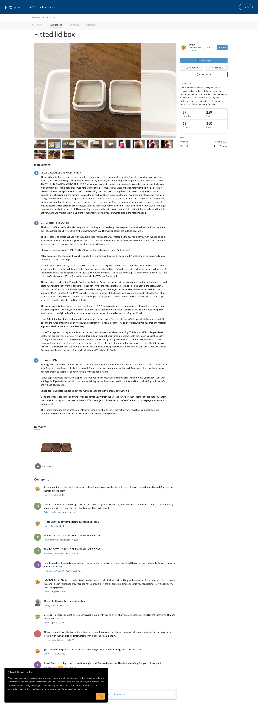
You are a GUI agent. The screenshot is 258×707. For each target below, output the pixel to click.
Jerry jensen (50, 639)
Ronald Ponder (51, 539)
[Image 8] (138, 144)
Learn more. (82, 689)
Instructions (56, 24)
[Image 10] (166, 144)
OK (100, 696)
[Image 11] (40, 154)
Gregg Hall (49, 605)
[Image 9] (152, 144)
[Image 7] (124, 144)
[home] (14, 7)
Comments (91, 24)
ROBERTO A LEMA (54, 570)
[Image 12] (54, 154)
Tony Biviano (50, 667)
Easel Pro (31, 6)
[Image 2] (54, 144)
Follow (222, 47)
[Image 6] (110, 144)
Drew (192, 44)
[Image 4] (82, 144)
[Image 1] (40, 144)
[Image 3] (68, 144)
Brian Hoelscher (52, 512)
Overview (37, 24)
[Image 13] (68, 154)
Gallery (42, 6)
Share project (205, 74)
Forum (51, 6)
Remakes (74, 24)
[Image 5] (96, 144)
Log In (246, 7)
